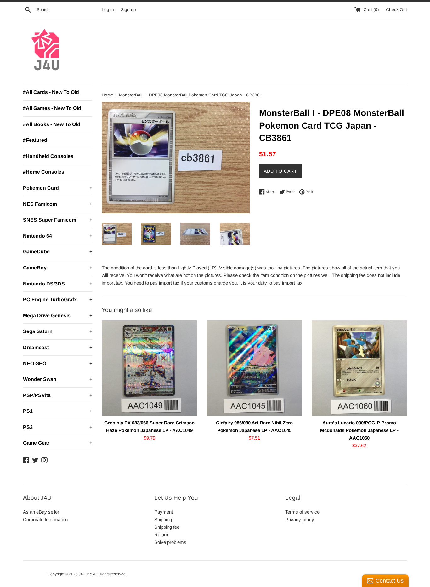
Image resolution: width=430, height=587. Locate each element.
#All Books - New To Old (51, 124)
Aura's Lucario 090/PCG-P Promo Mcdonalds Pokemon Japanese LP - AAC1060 (359, 430)
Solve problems (170, 542)
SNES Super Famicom (57, 219)
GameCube (57, 251)
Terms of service (302, 512)
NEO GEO (57, 363)
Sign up (128, 9)
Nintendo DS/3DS (57, 283)
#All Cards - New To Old (51, 92)
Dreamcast (57, 347)
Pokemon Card (57, 188)
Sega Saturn (57, 331)
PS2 (57, 427)
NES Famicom (57, 204)
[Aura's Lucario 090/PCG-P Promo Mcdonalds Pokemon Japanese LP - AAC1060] (359, 368)
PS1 (57, 411)
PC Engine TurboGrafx (57, 299)
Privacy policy (299, 519)
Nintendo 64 (57, 236)
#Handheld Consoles (48, 156)
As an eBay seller (41, 512)
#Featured (35, 140)
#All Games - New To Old (52, 108)
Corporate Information (45, 519)
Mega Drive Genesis (57, 315)
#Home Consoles (43, 172)
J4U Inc (85, 574)
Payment (163, 512)
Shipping (163, 519)
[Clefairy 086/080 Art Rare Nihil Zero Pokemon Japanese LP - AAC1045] (254, 368)
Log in (108, 9)
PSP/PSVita (57, 395)
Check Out (396, 9)
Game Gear (57, 443)
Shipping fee (166, 527)
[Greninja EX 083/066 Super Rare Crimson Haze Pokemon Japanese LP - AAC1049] (149, 368)
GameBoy (57, 267)
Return (161, 534)
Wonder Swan (57, 379)
